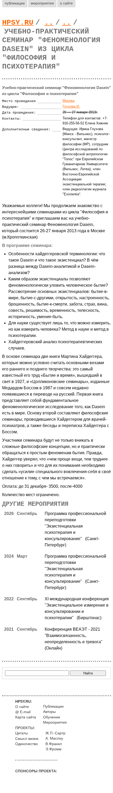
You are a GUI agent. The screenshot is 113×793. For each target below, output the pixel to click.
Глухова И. (71, 106)
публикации (15, 3)
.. (48, 23)
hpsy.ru (17, 23)
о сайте (66, 3)
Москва (68, 101)
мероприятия (42, 3)
